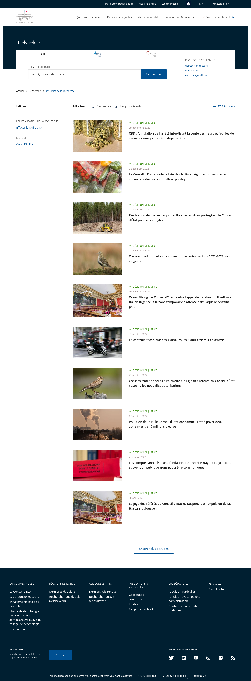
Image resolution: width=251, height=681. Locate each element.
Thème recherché (39, 66)
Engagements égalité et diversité (24, 604)
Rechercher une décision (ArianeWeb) (65, 599)
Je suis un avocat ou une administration (184, 599)
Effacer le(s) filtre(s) (29, 127)
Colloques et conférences (137, 597)
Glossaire (215, 584)
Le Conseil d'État (20, 591)
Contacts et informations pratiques (185, 608)
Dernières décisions (62, 591)
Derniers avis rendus (102, 591)
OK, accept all (148, 675)
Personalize (199, 675)
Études (133, 604)
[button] (89, 17)
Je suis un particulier (182, 591)
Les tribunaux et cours (24, 597)
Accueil (20, 91)
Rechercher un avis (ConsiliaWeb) (101, 599)
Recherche (35, 91)
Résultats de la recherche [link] (60, 91)
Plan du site (216, 589)
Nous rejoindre (19, 629)
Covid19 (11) (24, 144)
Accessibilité (220, 3)
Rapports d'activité (141, 609)
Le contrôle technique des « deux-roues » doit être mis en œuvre (176, 340)
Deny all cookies (175, 675)
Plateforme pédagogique (119, 3)
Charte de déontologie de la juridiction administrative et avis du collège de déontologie (25, 617)
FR (199, 3)
